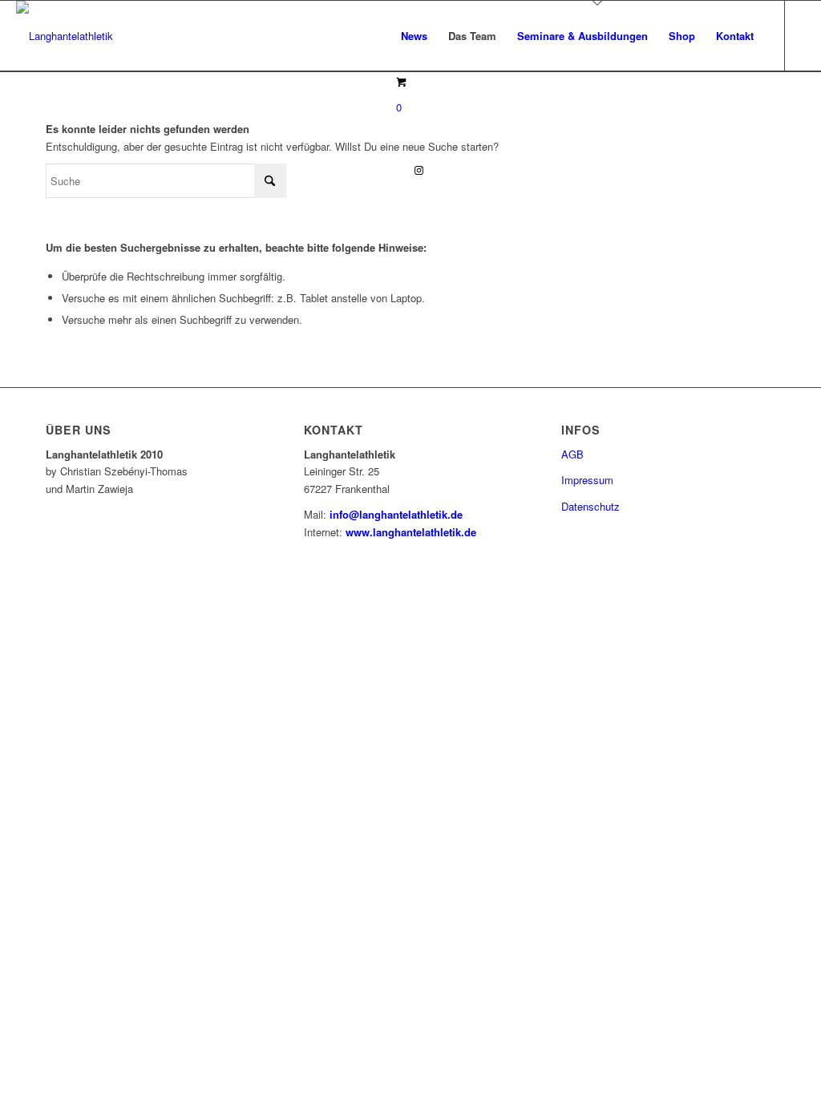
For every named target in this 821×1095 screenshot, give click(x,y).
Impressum (587, 479)
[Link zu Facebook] (395, 170)
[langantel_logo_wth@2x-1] (64, 36)
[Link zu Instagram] (419, 170)
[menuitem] (414, 36)
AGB (572, 454)
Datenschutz (590, 506)
